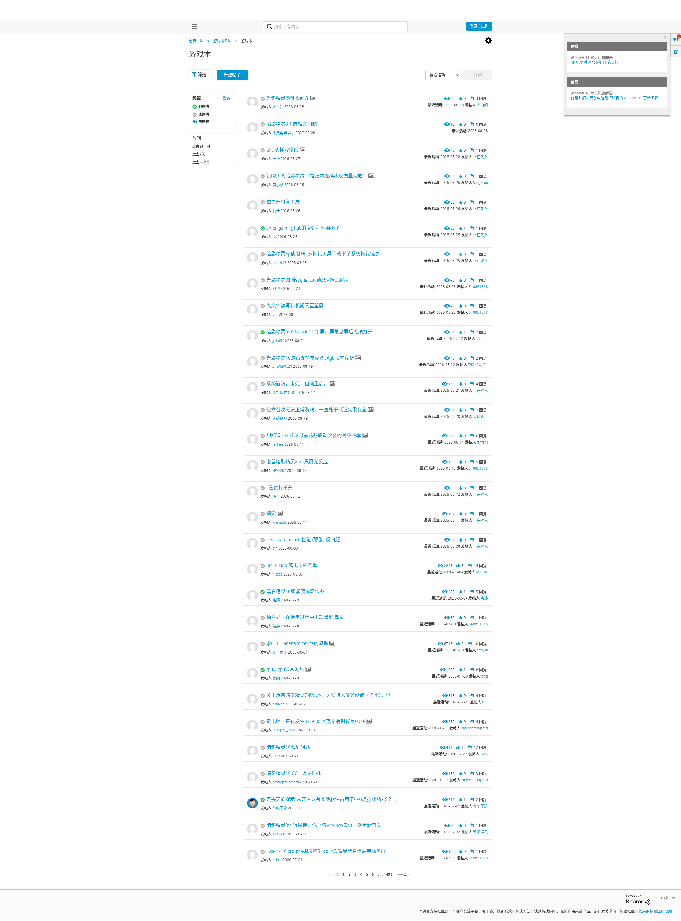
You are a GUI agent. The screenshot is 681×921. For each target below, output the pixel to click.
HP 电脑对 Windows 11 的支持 (594, 62)
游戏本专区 (222, 40)
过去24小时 (201, 146)
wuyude (482, 572)
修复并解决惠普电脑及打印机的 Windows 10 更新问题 (614, 98)
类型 (196, 98)
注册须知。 (666, 911)
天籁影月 (480, 416)
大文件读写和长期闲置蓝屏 (295, 306)
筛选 (202, 74)
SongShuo (480, 182)
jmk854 (482, 338)
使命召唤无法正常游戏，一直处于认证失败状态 (316, 410)
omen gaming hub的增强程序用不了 (303, 228)
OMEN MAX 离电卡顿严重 (291, 565)
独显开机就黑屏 (283, 202)
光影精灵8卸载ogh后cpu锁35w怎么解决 (307, 280)
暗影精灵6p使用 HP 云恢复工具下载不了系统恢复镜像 (323, 254)
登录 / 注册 (479, 26)
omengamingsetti (474, 728)
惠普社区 (196, 40)
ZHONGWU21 (478, 364)
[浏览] (193, 26)
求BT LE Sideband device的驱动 (297, 643)
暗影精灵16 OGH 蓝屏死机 (293, 773)
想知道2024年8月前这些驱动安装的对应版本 (313, 436)
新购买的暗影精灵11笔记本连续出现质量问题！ (316, 176)
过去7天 (198, 154)
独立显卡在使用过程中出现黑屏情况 (304, 617)
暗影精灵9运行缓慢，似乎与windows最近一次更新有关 (323, 825)
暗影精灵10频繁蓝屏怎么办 (295, 591)
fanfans (482, 442)
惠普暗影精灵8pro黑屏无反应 (297, 462)
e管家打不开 (279, 488)
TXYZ (484, 753)
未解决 (204, 114)
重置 (226, 98)
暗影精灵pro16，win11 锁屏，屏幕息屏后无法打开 (319, 332)
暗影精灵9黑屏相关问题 (291, 124)
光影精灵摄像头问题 (287, 98)
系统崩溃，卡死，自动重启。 (297, 384)
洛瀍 (484, 598)
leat (485, 702)
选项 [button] (488, 40)
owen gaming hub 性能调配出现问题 (303, 540)
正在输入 (480, 156)
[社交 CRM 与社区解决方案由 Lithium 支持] (638, 900)
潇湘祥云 (480, 831)
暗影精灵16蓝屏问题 (288, 747)
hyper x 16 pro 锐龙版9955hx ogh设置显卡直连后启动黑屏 (326, 851)
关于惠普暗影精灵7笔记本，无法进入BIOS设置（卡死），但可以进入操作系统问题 (331, 695)
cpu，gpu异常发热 (285, 669)
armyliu (482, 650)
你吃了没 (480, 806)
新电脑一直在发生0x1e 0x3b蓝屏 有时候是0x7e (315, 721)
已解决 (204, 106)
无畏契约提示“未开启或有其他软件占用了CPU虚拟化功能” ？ (329, 799)
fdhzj (484, 676)
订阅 (478, 75)
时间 (196, 138)
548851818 (478, 286)
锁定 (271, 514)
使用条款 (645, 911)
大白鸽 (482, 104)
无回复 (204, 121)
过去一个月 (201, 162)
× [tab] (665, 38)
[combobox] (335, 26)
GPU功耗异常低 (282, 150)
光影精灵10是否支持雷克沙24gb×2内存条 (310, 358)
